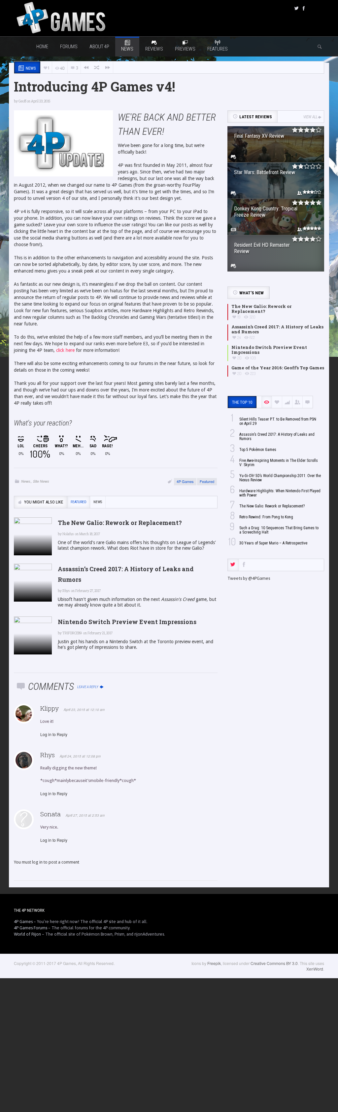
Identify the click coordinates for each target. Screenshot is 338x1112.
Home (42, 47)
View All (310, 117)
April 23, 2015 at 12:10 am (84, 709)
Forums (69, 47)
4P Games (185, 481)
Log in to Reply (53, 734)
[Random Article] (96, 67)
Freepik (214, 963)
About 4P (99, 47)
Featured (207, 481)
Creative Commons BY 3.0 (274, 963)
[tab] (233, 565)
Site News (41, 481)
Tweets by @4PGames (248, 578)
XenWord (314, 969)
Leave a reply (88, 687)
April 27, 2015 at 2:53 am (85, 815)
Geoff (22, 101)
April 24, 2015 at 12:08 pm (80, 756)
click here (65, 350)
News (25, 481)
